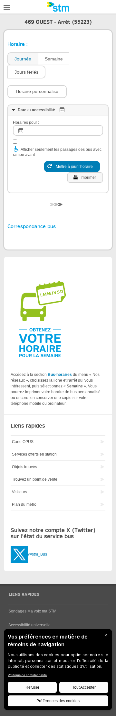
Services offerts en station (34, 454)
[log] (58, 130)
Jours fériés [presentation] (26, 72)
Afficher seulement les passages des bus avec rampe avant (57, 152)
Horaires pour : (26, 122)
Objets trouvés (24, 467)
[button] (37, 91)
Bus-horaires (60, 374)
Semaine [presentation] (54, 58)
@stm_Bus (37, 554)
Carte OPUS (23, 442)
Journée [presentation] (23, 58)
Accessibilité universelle (29, 625)
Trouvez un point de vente (34, 479)
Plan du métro (24, 504)
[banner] (58, 7)
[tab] (22, 59)
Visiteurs (19, 492)
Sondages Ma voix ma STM (32, 611)
